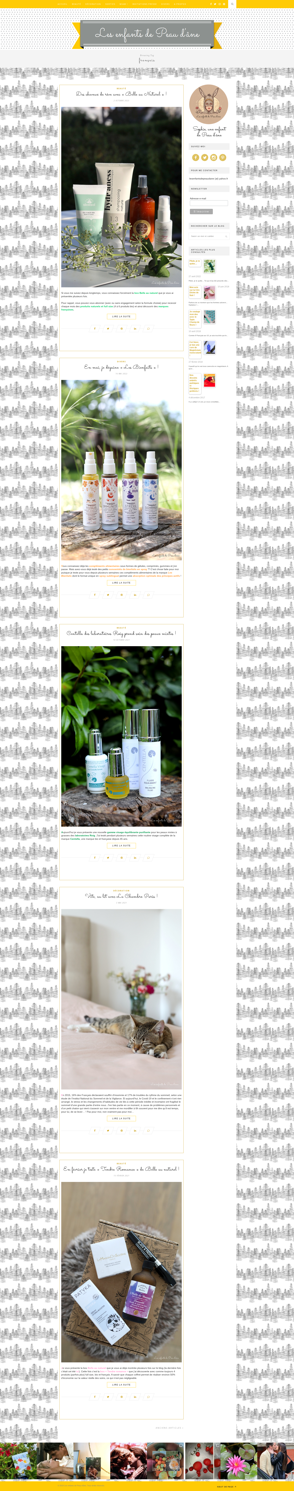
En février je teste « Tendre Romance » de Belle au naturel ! (121, 1169)
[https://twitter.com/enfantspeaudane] (204, 161)
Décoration (93, 4)
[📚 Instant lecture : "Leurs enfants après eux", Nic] (92, 1461)
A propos (180, 4)
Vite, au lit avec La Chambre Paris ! (121, 896)
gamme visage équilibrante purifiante (128, 832)
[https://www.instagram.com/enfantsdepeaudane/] (213, 161)
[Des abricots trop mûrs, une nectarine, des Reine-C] (165, 1461)
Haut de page (225, 1486)
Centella (75, 839)
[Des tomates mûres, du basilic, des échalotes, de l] (202, 1461)
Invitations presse (144, 4)
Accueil (63, 4)
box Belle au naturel (146, 293)
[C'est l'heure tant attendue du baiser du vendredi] (55, 1461)
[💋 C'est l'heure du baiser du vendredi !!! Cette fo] (128, 1461)
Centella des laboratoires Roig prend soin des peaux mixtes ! (121, 634)
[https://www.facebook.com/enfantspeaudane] (195, 161)
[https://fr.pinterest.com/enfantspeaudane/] (222, 161)
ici (77, 1371)
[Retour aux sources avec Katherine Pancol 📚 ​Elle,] (18, 1461)
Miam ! (124, 4)
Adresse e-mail (198, 198)
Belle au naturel (97, 1368)
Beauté (76, 4)
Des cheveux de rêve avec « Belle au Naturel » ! (121, 94)
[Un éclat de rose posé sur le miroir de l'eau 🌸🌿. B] (238, 1461)
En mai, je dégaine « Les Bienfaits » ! (121, 367)
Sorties (110, 4)
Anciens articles (169, 1427)
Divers (165, 4)
